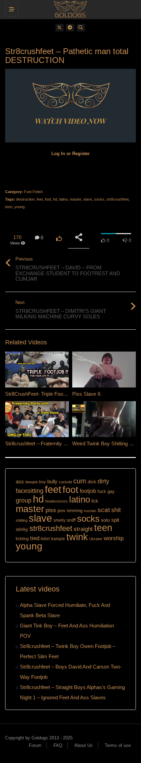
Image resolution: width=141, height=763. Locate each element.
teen (8, 207)
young (19, 207)
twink (77, 537)
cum (79, 481)
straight (83, 528)
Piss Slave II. (87, 394)
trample (58, 538)
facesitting (29, 490)
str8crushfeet (117, 199)
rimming (74, 510)
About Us (83, 745)
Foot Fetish (33, 192)
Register (81, 153)
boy (42, 482)
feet (40, 199)
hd (55, 199)
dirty (103, 481)
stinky (22, 529)
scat (104, 509)
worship (114, 538)
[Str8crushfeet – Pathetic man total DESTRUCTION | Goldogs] (69, 8)
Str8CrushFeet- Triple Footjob (38, 394)
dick (92, 481)
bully (52, 481)
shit (116, 510)
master (75, 199)
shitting (21, 520)
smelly (59, 520)
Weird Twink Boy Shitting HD (104, 443)
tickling (22, 538)
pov (61, 510)
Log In (58, 153)
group (23, 500)
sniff (71, 520)
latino (63, 199)
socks (99, 199)
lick (94, 501)
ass (20, 481)
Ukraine (95, 539)
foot (48, 199)
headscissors (56, 501)
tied (34, 538)
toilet (45, 538)
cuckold (65, 482)
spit (115, 520)
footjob (88, 491)
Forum (35, 745)
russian (90, 511)
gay (111, 491)
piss (51, 510)
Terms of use (118, 745)
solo (105, 520)
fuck (102, 491)
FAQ (57, 745)
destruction (25, 199)
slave (87, 199)
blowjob (31, 482)
